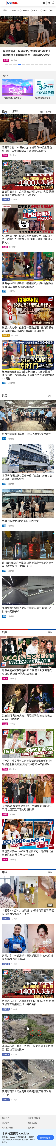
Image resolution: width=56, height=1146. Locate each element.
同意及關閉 (45, 1138)
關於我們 (5, 1123)
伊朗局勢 (26, 10)
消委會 (44, 10)
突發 (4, 291)
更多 (50, 396)
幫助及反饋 (32, 1123)
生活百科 (22, 60)
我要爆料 (31, 1128)
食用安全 (6, 335)
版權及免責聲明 (34, 1118)
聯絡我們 (5, 1118)
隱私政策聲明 (7, 1128)
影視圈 (5, 155)
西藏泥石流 (16, 10)
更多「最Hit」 (46, 112)
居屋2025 (35, 10)
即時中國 (6, 199)
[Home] (12, 2)
